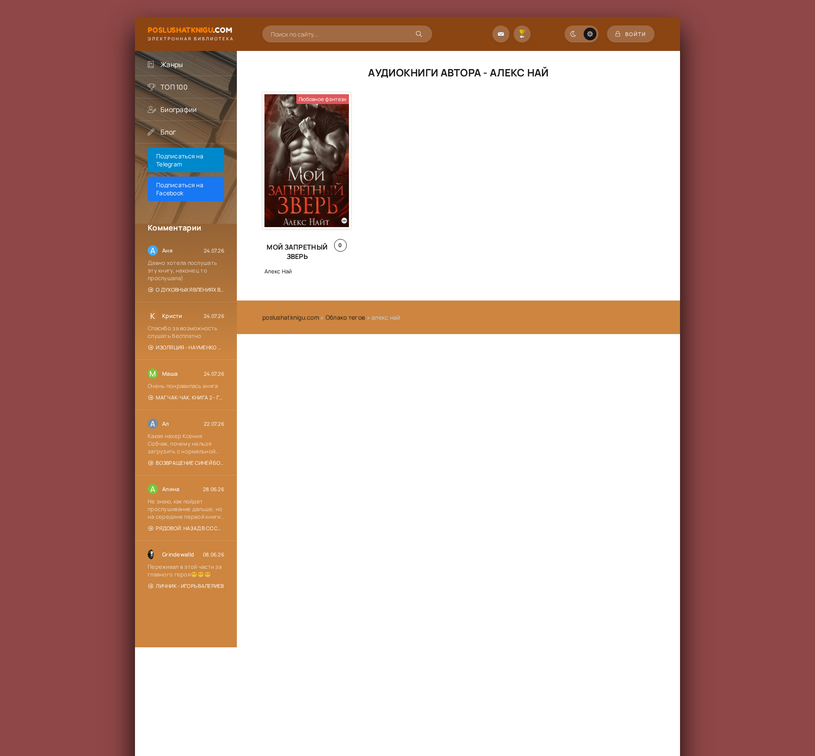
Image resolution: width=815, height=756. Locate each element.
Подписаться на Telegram (179, 160)
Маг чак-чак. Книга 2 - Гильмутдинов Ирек (190, 397)
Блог (168, 132)
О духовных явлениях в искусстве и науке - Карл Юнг (190, 289)
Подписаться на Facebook (179, 189)
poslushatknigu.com (290, 317)
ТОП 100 (174, 87)
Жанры (171, 64)
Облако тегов (345, 317)
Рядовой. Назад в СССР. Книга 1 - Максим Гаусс (190, 528)
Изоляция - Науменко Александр (190, 347)
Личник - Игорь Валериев (190, 586)
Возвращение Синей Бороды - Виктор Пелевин (190, 463)
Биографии (178, 109)
